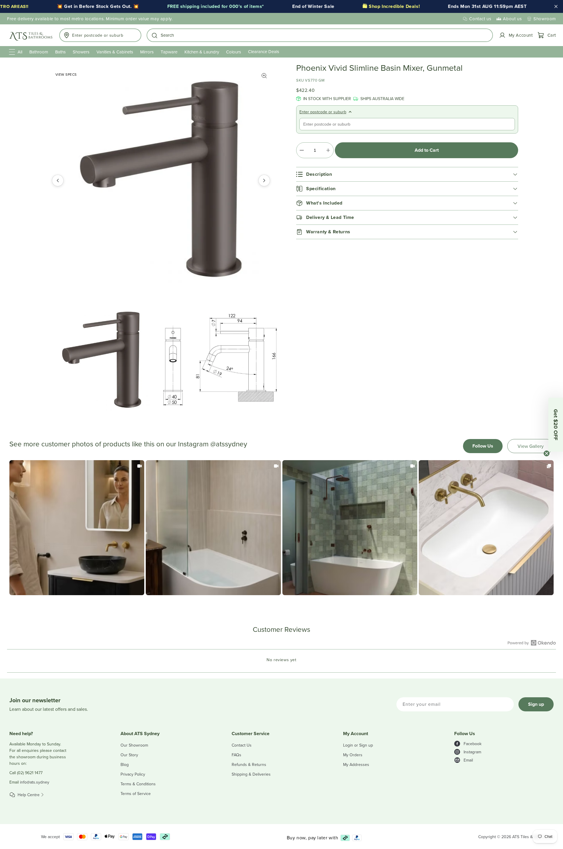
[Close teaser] (547, 453)
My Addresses (356, 764)
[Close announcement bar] (556, 6)
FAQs (236, 755)
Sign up (536, 704)
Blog (125, 764)
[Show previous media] (58, 180)
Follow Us (482, 446)
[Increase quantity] (328, 150)
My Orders (352, 755)
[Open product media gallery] (264, 76)
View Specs (66, 74)
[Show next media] (264, 180)
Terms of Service (136, 793)
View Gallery (531, 446)
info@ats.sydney (34, 782)
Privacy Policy (133, 774)
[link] (76, 527)
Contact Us (242, 745)
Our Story (129, 755)
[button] (319, 35)
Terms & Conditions (138, 784)
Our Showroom (134, 745)
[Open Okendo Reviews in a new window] (532, 643)
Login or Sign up (358, 745)
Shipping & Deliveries (251, 774)
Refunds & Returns (249, 764)
